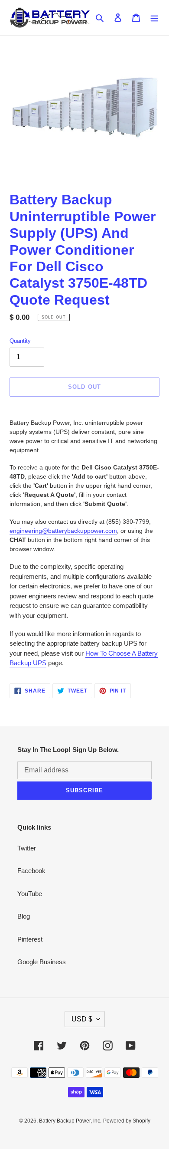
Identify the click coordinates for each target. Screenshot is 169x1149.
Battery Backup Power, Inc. (70, 1121)
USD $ (82, 1019)
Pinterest (29, 939)
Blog (23, 916)
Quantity (20, 341)
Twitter (26, 848)
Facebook (31, 870)
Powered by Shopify (126, 1121)
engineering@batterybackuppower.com (63, 530)
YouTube (29, 893)
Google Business (41, 961)
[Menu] (154, 17)
